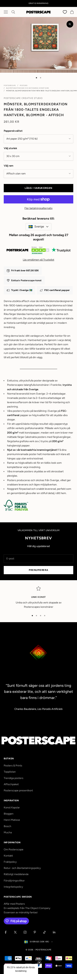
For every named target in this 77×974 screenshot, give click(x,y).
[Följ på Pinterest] (35, 932)
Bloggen (8, 813)
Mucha (8, 832)
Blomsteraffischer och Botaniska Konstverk (27, 88)
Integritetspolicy (13, 886)
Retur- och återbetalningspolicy (22, 868)
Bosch (7, 826)
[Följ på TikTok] (44, 932)
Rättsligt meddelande (16, 874)
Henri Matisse (12, 820)
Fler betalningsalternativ (38, 208)
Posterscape (10, 85)
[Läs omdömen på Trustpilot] (38, 251)
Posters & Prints (13, 765)
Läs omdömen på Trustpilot (38, 259)
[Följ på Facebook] (5, 932)
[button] (21, 969)
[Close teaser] (39, 963)
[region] (38, 597)
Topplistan (10, 771)
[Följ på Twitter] (15, 932)
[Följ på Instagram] (25, 932)
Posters (23, 85)
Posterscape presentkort (18, 790)
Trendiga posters (13, 778)
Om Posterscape (13, 849)
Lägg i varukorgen (38, 188)
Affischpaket (11, 784)
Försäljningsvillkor (14, 880)
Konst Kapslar (12, 807)
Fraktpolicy (10, 861)
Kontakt (8, 855)
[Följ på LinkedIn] (54, 932)
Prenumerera (38, 570)
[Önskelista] (65, 12)
